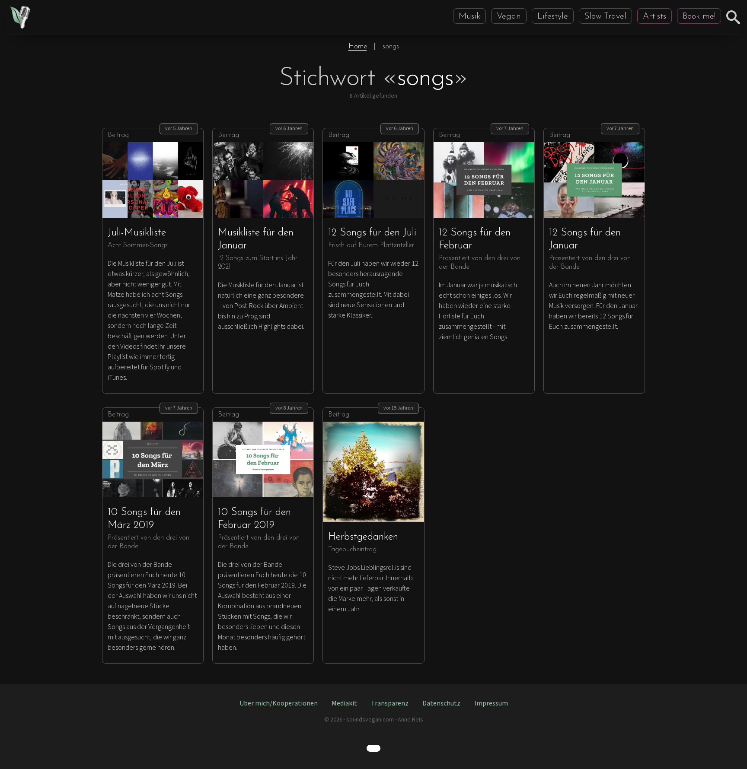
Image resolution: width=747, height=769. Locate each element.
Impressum (491, 703)
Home (357, 46)
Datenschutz (441, 703)
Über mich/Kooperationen (278, 703)
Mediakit (344, 703)
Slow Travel (605, 16)
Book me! (699, 16)
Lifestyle (552, 16)
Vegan (509, 16)
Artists (654, 16)
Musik (469, 16)
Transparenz (390, 703)
